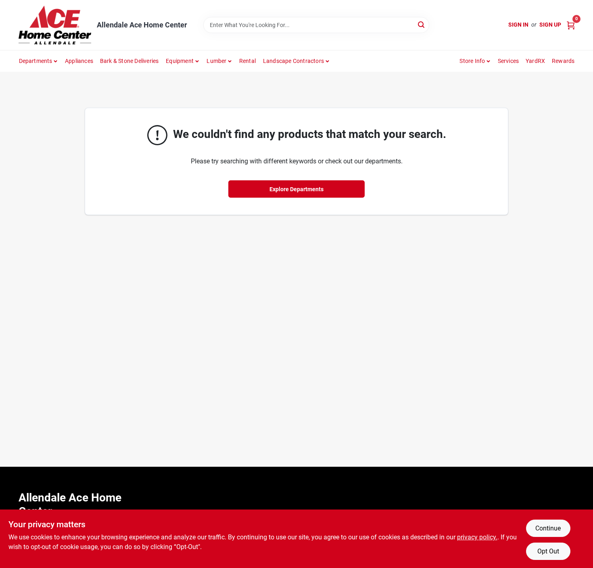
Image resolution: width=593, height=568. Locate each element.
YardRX (535, 61)
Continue (548, 528)
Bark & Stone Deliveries (129, 61)
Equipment (180, 61)
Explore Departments (296, 189)
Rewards (563, 61)
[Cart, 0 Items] (571, 25)
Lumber (216, 61)
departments (35, 61)
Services (508, 61)
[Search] (422, 24)
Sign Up (550, 24)
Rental (247, 61)
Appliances (79, 61)
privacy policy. (477, 537)
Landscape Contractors (293, 61)
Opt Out (548, 551)
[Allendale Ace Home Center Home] (55, 25)
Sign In (518, 24)
